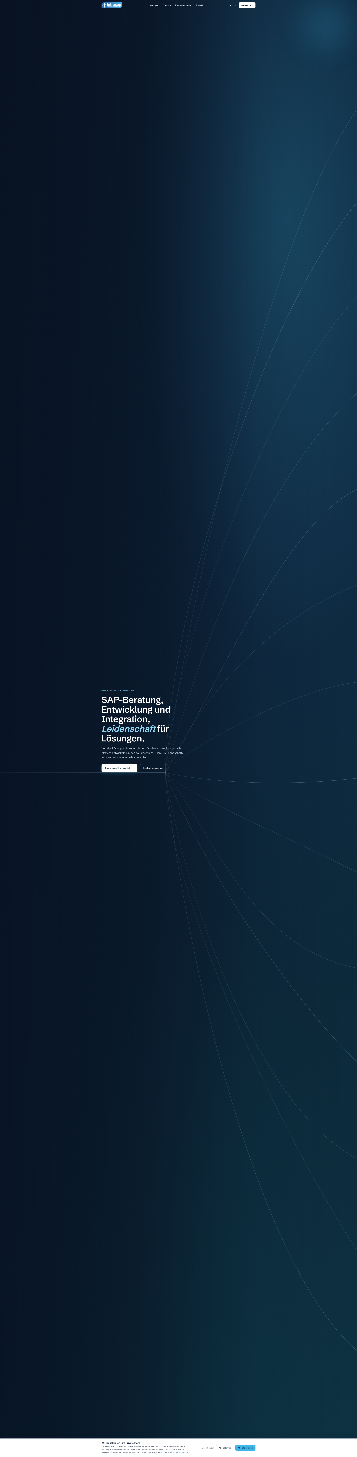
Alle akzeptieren (245, 1448)
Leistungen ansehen (153, 768)
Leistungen (153, 5)
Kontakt (199, 5)
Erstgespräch (247, 5)
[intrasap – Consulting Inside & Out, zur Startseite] (112, 5)
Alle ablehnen (225, 1448)
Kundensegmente (183, 5)
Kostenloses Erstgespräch (119, 768)
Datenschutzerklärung (178, 1452)
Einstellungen (208, 1448)
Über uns (167, 5)
